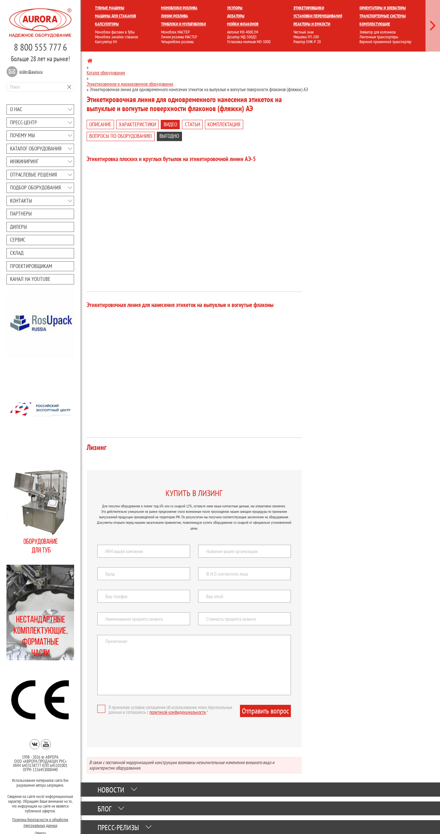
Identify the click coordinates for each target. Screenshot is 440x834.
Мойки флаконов (242, 24)
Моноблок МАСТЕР (175, 32)
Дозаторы (235, 16)
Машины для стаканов (115, 16)
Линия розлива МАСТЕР (179, 37)
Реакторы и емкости (311, 24)
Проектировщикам (31, 266)
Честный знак (303, 32)
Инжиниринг (24, 161)
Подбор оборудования (35, 187)
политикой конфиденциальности (177, 712)
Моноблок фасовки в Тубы (115, 32)
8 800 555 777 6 (40, 47)
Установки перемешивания (317, 16)
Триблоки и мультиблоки (183, 24)
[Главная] (90, 62)
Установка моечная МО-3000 (249, 41)
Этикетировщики (308, 8)
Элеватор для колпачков (377, 32)
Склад (17, 252)
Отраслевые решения (33, 174)
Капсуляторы (107, 24)
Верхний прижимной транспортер (385, 41)
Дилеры (18, 226)
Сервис (17, 239)
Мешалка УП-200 (306, 37)
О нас (16, 109)
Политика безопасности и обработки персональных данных (40, 821)
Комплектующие (374, 24)
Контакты (21, 200)
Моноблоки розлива (179, 8)
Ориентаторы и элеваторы (382, 8)
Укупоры (235, 8)
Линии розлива (174, 16)
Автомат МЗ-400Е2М (242, 32)
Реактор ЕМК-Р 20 (307, 41)
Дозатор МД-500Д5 (242, 37)
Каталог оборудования (36, 148)
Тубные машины (109, 8)
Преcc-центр (23, 122)
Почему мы (22, 135)
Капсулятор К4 (106, 41)
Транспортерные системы (382, 16)
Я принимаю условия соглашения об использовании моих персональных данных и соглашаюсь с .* (170, 709)
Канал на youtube (30, 279)
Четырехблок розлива (177, 41)
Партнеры (21, 213)
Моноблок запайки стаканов (116, 37)
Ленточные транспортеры (378, 37)
